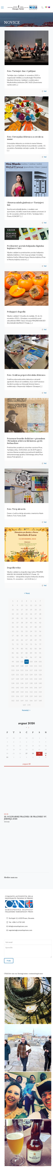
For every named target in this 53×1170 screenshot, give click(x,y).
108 (21, 666)
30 (17, 618)
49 (40, 627)
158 (26, 696)
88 (26, 653)
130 (26, 679)
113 (12, 670)
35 (40, 618)
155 (12, 696)
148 (12, 692)
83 (36, 649)
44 (17, 627)
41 (36, 623)
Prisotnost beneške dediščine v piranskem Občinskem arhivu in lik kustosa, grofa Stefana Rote (26, 440)
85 (13, 653)
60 (26, 636)
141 (12, 688)
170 (28, 705)
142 (17, 688)
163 (17, 701)
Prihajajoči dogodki (16, 312)
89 (31, 653)
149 (17, 692)
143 (21, 688)
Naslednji (25, 710)
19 (31, 610)
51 (17, 631)
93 (17, 657)
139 (35, 683)
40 (31, 623)
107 (17, 666)
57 (13, 636)
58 (17, 636)
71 (13, 644)
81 (26, 649)
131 (31, 679)
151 (26, 692)
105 (40, 662)
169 (24, 705)
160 (35, 696)
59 (22, 636)
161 (40, 696)
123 (26, 675)
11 (26, 605)
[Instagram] (48, 1021)
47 (31, 627)
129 (21, 679)
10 (22, 605)
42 (40, 623)
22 (13, 614)
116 (26, 670)
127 (12, 679)
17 (22, 610)
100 (17, 662)
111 (35, 666)
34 (36, 618)
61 (31, 636)
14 (40, 605)
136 (21, 683)
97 (36, 657)
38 (22, 623)
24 (22, 614)
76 (36, 644)
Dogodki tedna (14, 568)
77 (40, 644)
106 (12, 666)
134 (12, 683)
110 (31, 666)
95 (26, 657)
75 (31, 644)
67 (26, 640)
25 (26, 614)
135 (17, 683)
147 (40, 688)
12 (31, 605)
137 (26, 683)
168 (40, 701)
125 (35, 675)
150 (21, 692)
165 (26, 701)
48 (36, 627)
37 (17, 623)
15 (13, 610)
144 (26, 688)
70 (40, 640)
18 (26, 610)
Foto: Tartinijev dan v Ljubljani (21, 71)
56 (40, 631)
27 (36, 614)
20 (36, 610)
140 (40, 683)
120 (12, 675)
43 (13, 627)
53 (26, 631)
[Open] (28, 1000)
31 (22, 618)
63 (40, 636)
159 (31, 696)
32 (26, 618)
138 (31, 683)
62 (36, 636)
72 (17, 644)
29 (13, 618)
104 (35, 662)
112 (40, 666)
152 (31, 692)
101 (21, 662)
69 (36, 640)
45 (22, 627)
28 (40, 614)
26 (31, 614)
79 (17, 649)
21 (40, 610)
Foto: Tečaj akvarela (16, 509)
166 (31, 701)
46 (26, 627)
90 (36, 653)
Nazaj (28, 593)
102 (26, 662)
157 (21, 696)
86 (17, 653)
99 (13, 662)
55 (36, 631)
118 (35, 670)
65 (17, 640)
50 (13, 631)
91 (40, 653)
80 (22, 649)
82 (31, 649)
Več (45, 91)
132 (35, 679)
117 (31, 670)
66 (22, 640)
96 (31, 657)
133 (40, 679)
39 (26, 623)
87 (22, 653)
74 (26, 644)
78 (13, 649)
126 (40, 675)
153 (35, 692)
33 (31, 618)
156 (17, 696)
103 (31, 662)
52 (22, 631)
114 (17, 670)
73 (22, 644)
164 (21, 701)
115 (21, 670)
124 (31, 675)
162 (12, 701)
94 (22, 657)
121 (17, 675)
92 (13, 657)
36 (13, 623)
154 (40, 692)
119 (40, 670)
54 (31, 631)
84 (40, 649)
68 (31, 640)
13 (36, 605)
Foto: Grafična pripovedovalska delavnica (26, 375)
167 (35, 701)
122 (21, 675)
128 (17, 679)
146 (35, 688)
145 (31, 688)
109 (26, 666)
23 (17, 614)
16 (17, 610)
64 (13, 640)
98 (40, 657)
